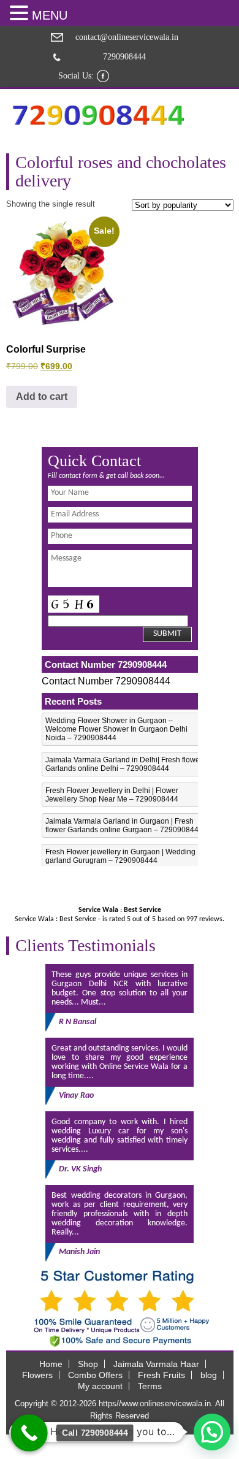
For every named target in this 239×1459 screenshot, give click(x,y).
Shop (88, 1364)
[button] (21, 12)
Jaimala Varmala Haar (156, 1364)
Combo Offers (95, 1375)
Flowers (37, 1375)
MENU (49, 15)
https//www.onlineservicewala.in (155, 1403)
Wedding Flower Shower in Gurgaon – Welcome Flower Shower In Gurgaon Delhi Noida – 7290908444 (116, 729)
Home (51, 1364)
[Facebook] (103, 76)
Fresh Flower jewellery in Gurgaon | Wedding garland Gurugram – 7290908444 (120, 856)
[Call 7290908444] (29, 1433)
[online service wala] (98, 115)
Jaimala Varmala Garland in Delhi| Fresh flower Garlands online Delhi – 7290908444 (123, 764)
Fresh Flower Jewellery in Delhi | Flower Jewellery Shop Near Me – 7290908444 (111, 794)
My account (100, 1386)
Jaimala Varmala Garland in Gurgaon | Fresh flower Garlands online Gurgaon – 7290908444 (124, 825)
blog (208, 1375)
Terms (150, 1386)
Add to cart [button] (41, 396)
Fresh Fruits (161, 1375)
